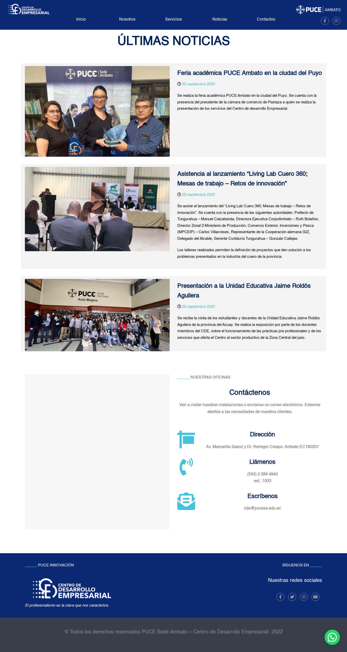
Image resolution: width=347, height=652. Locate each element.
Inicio (81, 20)
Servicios (173, 20)
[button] (332, 637)
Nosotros (127, 20)
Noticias (219, 20)
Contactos (266, 20)
